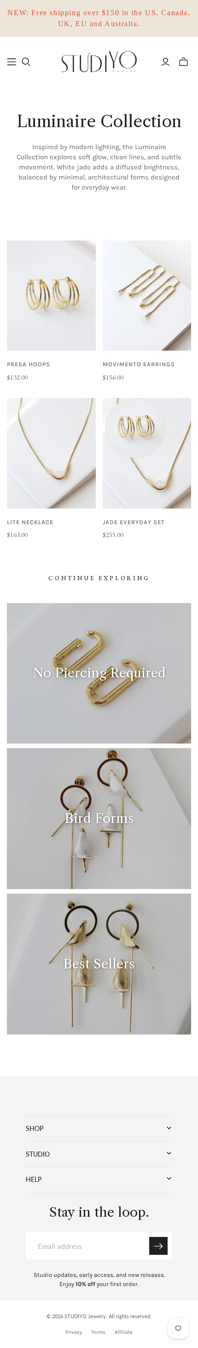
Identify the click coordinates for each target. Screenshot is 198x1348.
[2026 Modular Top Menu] (11, 62)
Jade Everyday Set (134, 522)
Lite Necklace (30, 522)
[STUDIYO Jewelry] (99, 60)
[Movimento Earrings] (147, 296)
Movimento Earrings (139, 364)
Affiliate (124, 1332)
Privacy (73, 1332)
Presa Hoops (28, 364)
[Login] (165, 62)
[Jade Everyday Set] (147, 453)
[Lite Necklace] (51, 453)
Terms (98, 1332)
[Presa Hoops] (51, 296)
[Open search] (26, 62)
